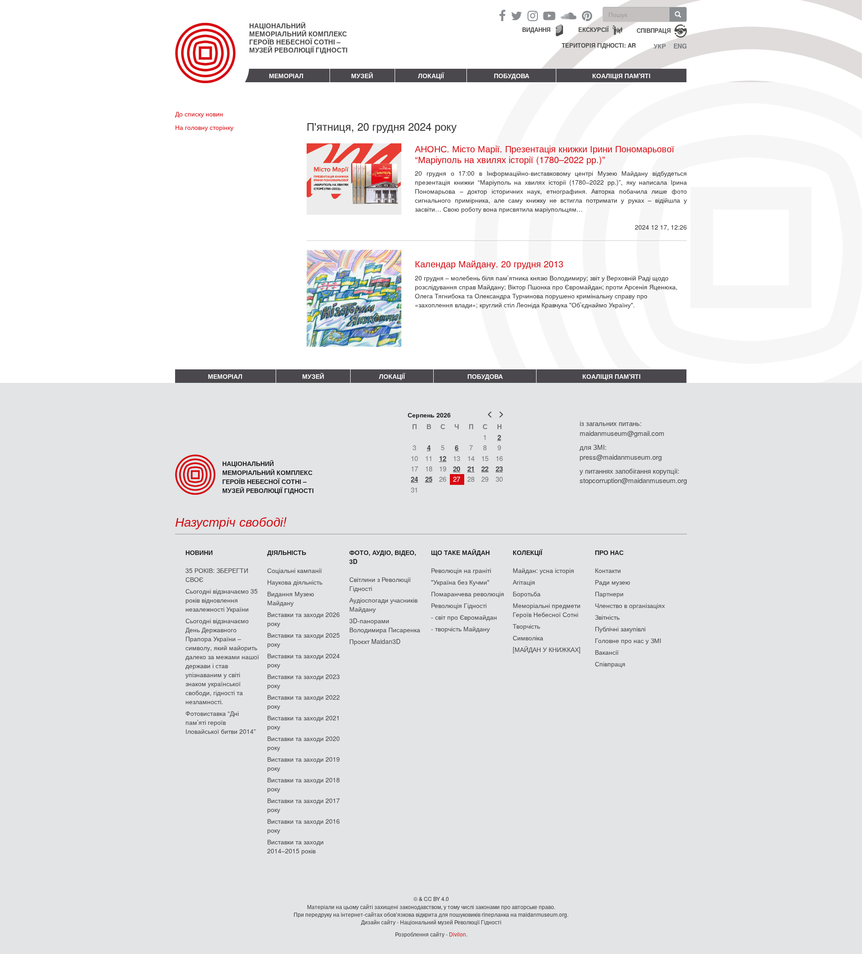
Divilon (457, 934)
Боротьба (527, 593)
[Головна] (212, 60)
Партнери (609, 593)
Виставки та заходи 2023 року (303, 681)
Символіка (528, 637)
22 (484, 469)
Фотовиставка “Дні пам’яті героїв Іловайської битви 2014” (220, 722)
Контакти (608, 570)
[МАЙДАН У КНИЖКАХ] (547, 649)
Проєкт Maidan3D (374, 641)
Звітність (607, 616)
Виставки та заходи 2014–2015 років (295, 846)
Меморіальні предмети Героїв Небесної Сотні (547, 610)
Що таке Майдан (460, 552)
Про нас (609, 552)
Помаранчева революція (467, 593)
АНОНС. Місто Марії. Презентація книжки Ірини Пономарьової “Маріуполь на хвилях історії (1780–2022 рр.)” (544, 154)
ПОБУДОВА (511, 75)
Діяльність (286, 552)
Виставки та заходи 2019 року (303, 763)
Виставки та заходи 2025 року (303, 639)
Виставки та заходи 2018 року (303, 784)
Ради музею (612, 581)
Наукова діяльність (294, 581)
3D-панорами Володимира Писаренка (384, 625)
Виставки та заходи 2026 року (303, 619)
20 (456, 469)
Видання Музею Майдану (290, 598)
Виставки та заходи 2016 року (303, 825)
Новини (199, 552)
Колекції (527, 552)
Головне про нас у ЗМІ (628, 640)
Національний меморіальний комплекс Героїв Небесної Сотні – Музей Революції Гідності (298, 38)
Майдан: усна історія (543, 570)
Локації (431, 75)
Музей (362, 75)
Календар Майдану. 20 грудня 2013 (489, 263)
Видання (536, 29)
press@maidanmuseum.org (621, 456)
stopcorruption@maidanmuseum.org (633, 480)
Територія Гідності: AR (599, 45)
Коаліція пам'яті (621, 75)
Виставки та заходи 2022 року (303, 701)
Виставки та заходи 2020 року (303, 743)
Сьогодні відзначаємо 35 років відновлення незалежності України (221, 599)
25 (428, 479)
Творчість (526, 625)
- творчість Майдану (460, 628)
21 (471, 469)
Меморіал (286, 75)
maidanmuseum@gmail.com (622, 433)
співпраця (654, 30)
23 (499, 469)
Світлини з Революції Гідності (380, 584)
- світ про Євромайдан (464, 616)
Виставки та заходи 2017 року (303, 805)
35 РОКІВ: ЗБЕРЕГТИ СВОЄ (216, 575)
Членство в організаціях (630, 605)
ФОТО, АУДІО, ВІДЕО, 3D (382, 557)
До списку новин (199, 113)
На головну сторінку (204, 127)
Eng (680, 45)
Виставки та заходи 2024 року (303, 660)
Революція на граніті (461, 570)
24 (414, 479)
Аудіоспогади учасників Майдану (383, 604)
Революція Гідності (459, 605)
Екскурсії (593, 29)
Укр (660, 45)
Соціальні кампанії (294, 570)
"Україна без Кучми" (460, 581)
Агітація (524, 581)
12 (442, 458)
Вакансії (607, 652)
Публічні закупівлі (620, 628)
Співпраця (610, 663)
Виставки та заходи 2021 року (303, 722)
